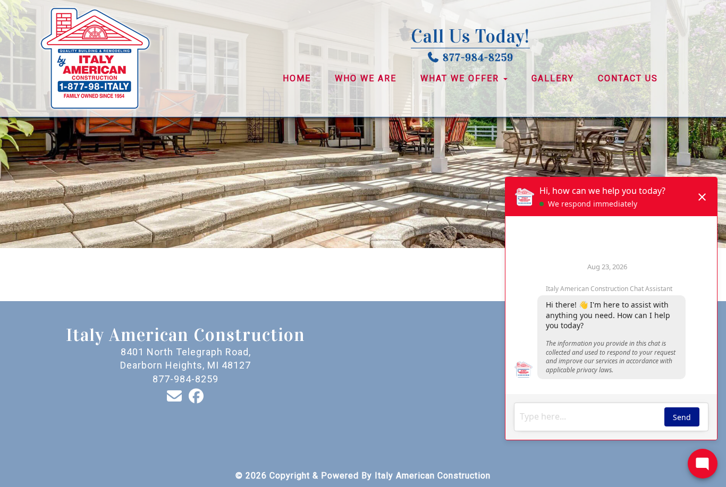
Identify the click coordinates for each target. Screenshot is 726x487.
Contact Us (628, 78)
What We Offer (461, 78)
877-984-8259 (478, 57)
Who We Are (365, 78)
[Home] (112, 58)
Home (297, 78)
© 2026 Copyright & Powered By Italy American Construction (363, 476)
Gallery (552, 78)
